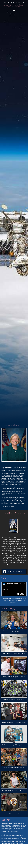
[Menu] (14, 10)
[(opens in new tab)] (14, 525)
